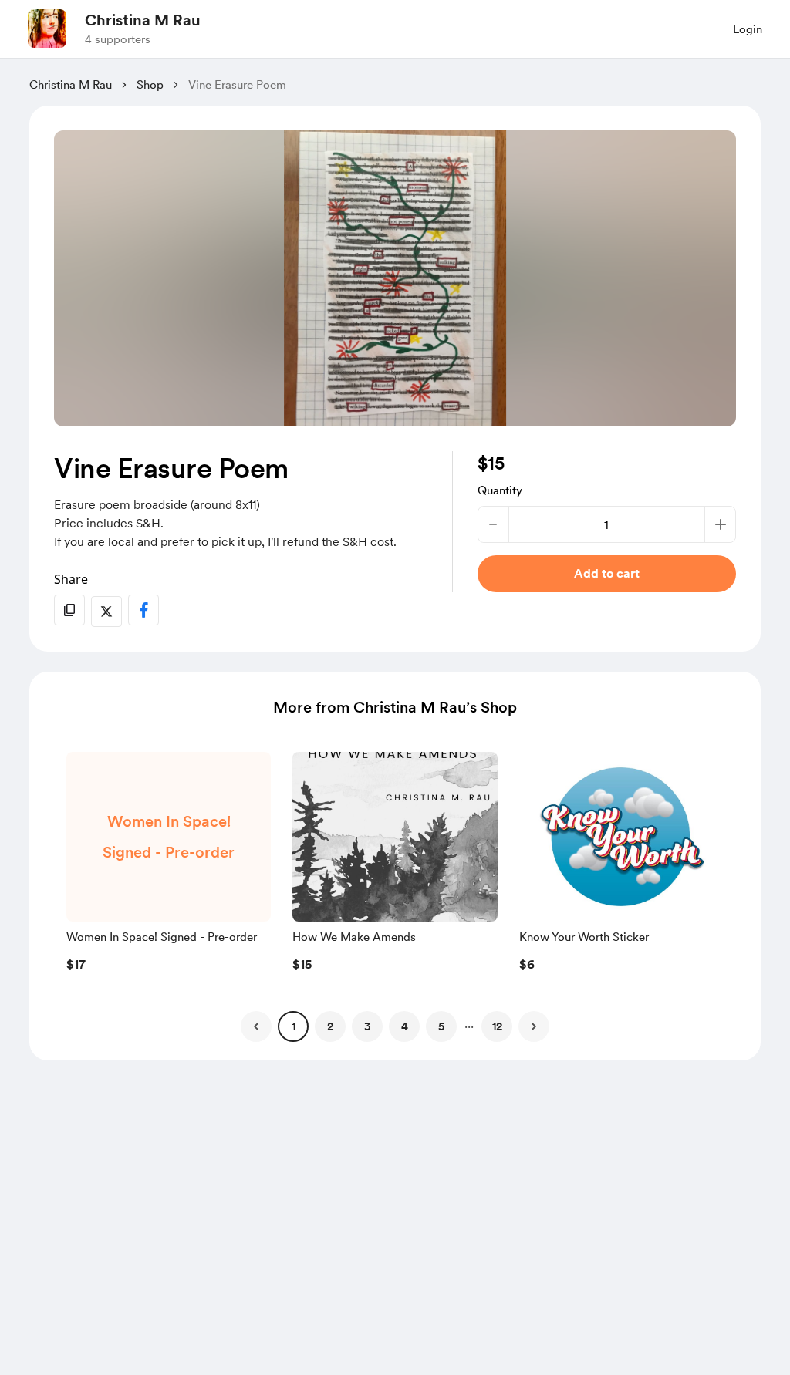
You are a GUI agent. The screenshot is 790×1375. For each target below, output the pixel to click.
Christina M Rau (143, 20)
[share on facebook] (143, 610)
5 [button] (441, 1026)
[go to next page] (533, 1026)
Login (747, 29)
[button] (168, 866)
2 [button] (330, 1026)
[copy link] (69, 610)
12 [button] (497, 1026)
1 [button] (293, 1026)
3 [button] (367, 1026)
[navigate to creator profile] (47, 28)
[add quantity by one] (720, 524)
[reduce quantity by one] (493, 524)
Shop (150, 85)
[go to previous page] (256, 1026)
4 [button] (404, 1026)
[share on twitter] (106, 611)
